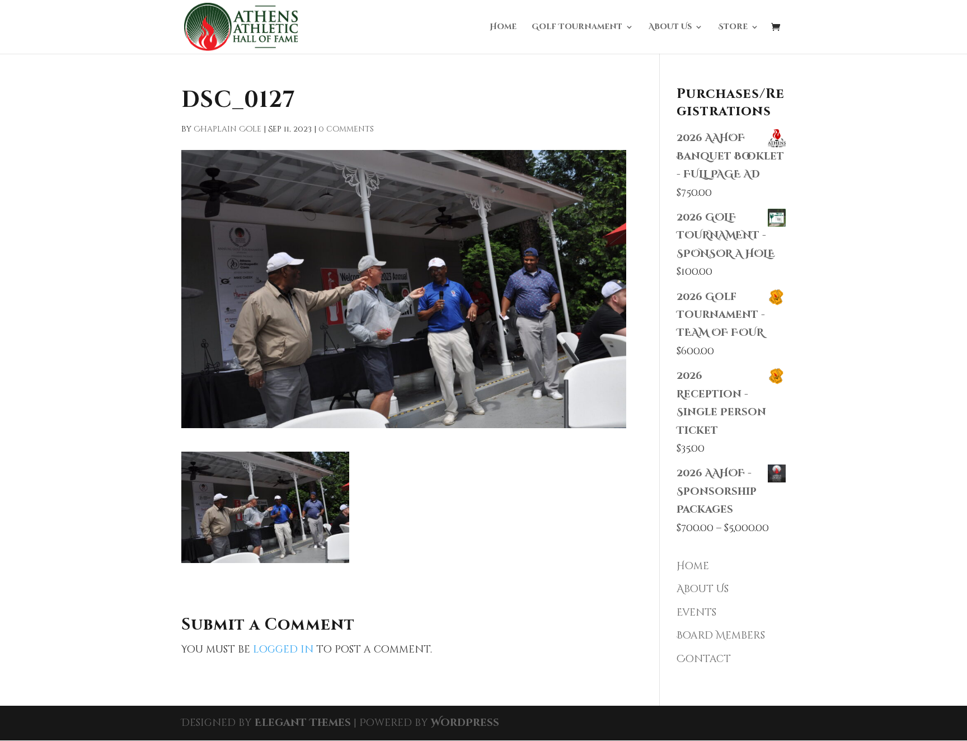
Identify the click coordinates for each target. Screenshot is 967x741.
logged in (283, 649)
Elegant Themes (303, 723)
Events (696, 613)
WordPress (465, 723)
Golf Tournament (577, 27)
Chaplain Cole (227, 129)
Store (733, 27)
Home (503, 27)
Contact (704, 659)
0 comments (346, 129)
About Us (670, 27)
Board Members (721, 635)
